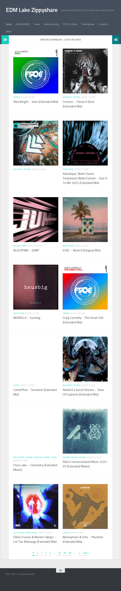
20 (64, 553)
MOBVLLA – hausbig (26, 318)
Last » (86, 553)
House (16, 385)
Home (9, 24)
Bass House (68, 246)
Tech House (68, 169)
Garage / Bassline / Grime (37, 457)
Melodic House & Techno (74, 457)
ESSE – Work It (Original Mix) (81, 250)
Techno (76, 97)
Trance (16, 97)
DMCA (9, 31)
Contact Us (103, 24)
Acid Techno (19, 533)
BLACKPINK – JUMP (26, 250)
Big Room (67, 97)
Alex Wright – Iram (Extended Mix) (35, 102)
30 (70, 553)
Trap (24, 246)
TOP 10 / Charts (70, 24)
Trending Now (87, 24)
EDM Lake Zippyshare (32, 9)
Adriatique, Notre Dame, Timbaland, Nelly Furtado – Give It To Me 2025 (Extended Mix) (85, 178)
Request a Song (51, 24)
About (37, 24)
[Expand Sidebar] (5, 39)
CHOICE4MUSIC (23, 24)
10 (59, 553)
